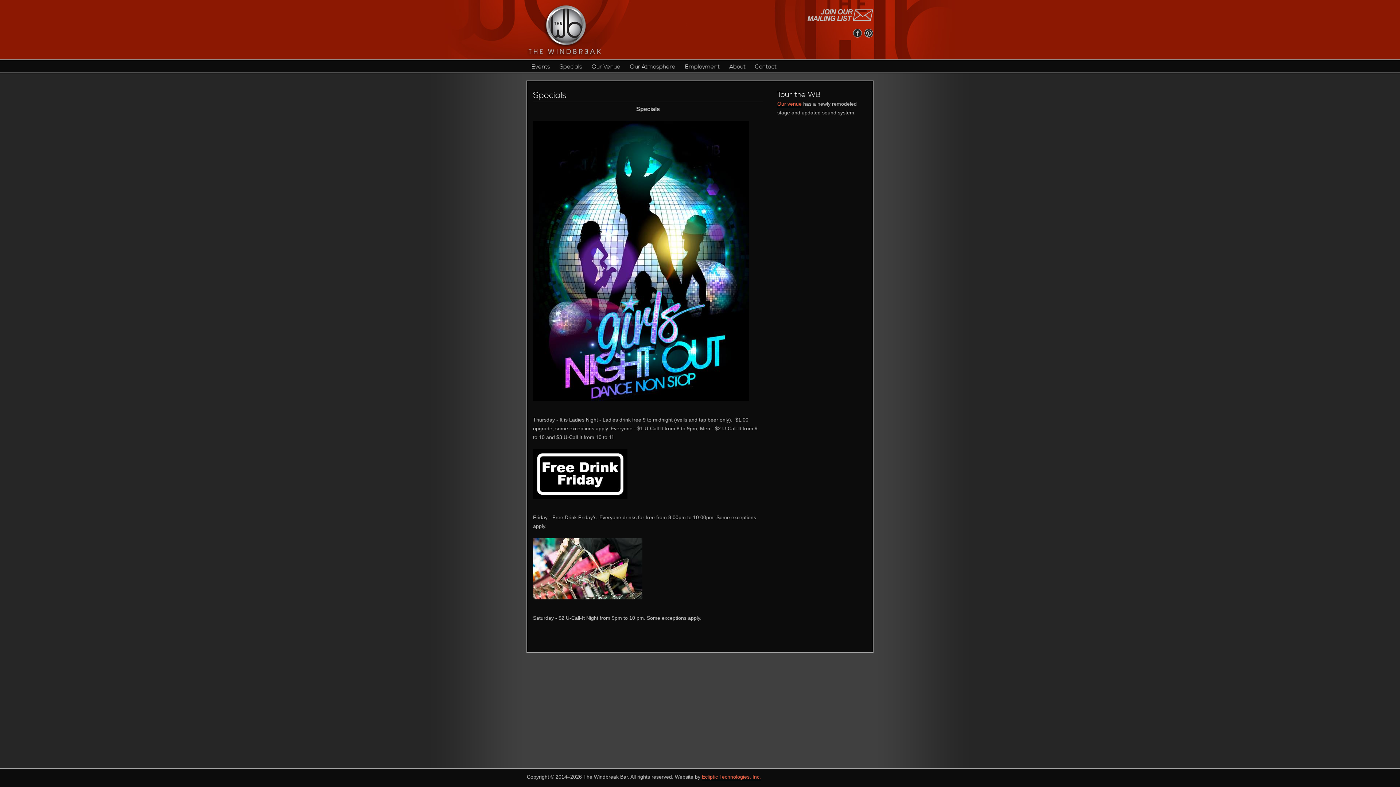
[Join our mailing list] (840, 15)
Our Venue (606, 66)
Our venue (789, 104)
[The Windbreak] (564, 30)
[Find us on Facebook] (857, 33)
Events (541, 66)
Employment (702, 66)
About (737, 66)
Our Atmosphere (653, 66)
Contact (766, 66)
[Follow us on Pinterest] (868, 33)
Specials (571, 66)
